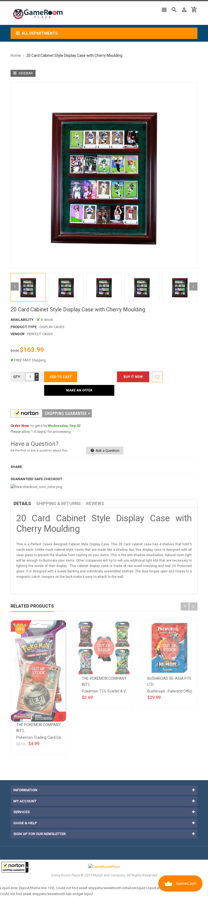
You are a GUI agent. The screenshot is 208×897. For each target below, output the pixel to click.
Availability (22, 320)
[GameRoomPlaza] (104, 867)
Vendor (17, 334)
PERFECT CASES (40, 334)
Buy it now (133, 377)
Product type (24, 327)
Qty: (17, 377)
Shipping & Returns (58, 503)
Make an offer (79, 390)
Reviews (95, 503)
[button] (14, 867)
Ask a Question (107, 450)
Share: (17, 467)
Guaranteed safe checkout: (37, 479)
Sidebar (25, 73)
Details (22, 503)
